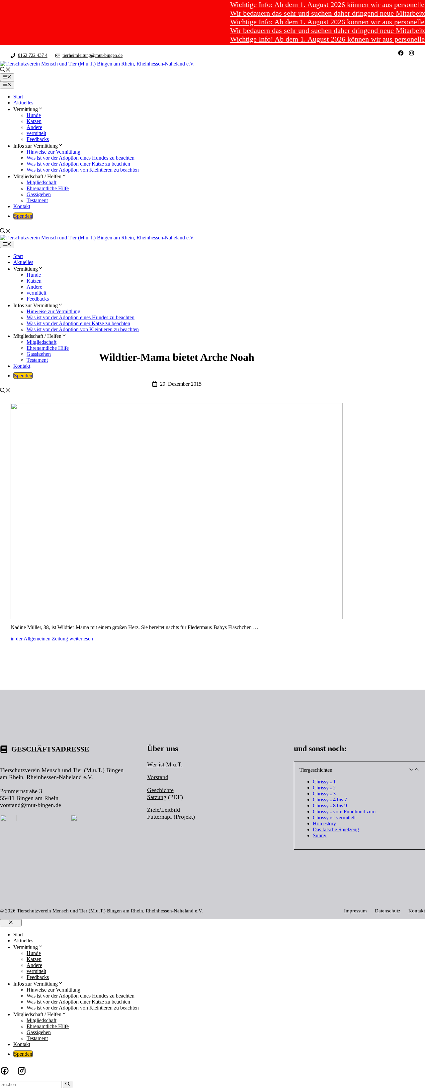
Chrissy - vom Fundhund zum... (346, 811)
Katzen (34, 121)
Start (18, 96)
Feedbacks (38, 139)
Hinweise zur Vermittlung (53, 152)
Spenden (23, 216)
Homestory (324, 823)
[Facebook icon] (4, 1070)
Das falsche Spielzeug (336, 829)
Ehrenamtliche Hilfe (48, 188)
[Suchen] (67, 1084)
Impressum (355, 910)
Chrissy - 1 (324, 781)
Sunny (319, 835)
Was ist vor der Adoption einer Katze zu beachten (78, 164)
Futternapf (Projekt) (171, 816)
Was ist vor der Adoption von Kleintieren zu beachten (83, 170)
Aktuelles (23, 102)
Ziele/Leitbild (163, 809)
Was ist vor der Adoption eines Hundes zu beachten (80, 158)
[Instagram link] (411, 53)
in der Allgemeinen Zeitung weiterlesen (52, 638)
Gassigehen (39, 194)
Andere (34, 127)
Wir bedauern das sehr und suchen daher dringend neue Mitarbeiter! (317, 13)
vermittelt (36, 133)
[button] (5, 70)
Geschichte (160, 790)
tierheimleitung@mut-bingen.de (92, 55)
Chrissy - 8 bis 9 (330, 805)
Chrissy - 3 (324, 793)
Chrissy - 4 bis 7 (330, 799)
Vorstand (157, 777)
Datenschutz (387, 910)
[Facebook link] (401, 53)
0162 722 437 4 (32, 55)
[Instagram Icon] (21, 1070)
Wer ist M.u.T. (165, 764)
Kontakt (21, 206)
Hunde (34, 115)
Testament (37, 200)
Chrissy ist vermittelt (334, 817)
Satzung (156, 797)
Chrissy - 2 (324, 787)
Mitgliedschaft (41, 182)
